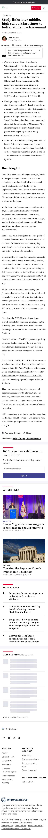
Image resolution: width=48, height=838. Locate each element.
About (4, 753)
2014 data (6, 271)
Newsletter (6, 764)
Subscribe (36, 8)
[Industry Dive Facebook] (9, 737)
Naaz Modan (13, 37)
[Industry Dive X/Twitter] (14, 737)
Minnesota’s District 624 (31, 375)
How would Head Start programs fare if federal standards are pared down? (24, 638)
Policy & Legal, (20, 438)
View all (6, 717)
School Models (34, 438)
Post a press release (19, 717)
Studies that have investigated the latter (19, 235)
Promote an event (29, 770)
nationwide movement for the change (27, 218)
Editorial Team (8, 757)
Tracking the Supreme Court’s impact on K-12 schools (22, 570)
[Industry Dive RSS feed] (19, 737)
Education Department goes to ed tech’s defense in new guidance (26, 596)
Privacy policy (7, 825)
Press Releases (8, 775)
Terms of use (20, 825)
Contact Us (7, 760)
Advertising (26, 755)
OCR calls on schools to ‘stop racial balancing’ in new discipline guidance (24, 609)
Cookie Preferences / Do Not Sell (16, 828)
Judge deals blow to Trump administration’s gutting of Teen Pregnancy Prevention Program (24, 624)
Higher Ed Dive (28, 781)
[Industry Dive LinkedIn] (3, 737)
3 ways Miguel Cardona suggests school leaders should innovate (23, 526)
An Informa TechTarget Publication (24, 2)
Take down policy (35, 825)
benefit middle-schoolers (21, 250)
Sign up (24, 476)
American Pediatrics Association (16, 292)
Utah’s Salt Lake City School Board (18, 360)
